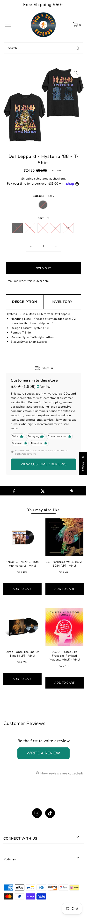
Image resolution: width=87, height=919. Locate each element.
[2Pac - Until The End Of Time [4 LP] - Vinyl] (22, 627)
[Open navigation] (8, 25)
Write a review (43, 753)
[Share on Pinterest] (71, 490)
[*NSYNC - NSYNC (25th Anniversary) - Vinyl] (22, 537)
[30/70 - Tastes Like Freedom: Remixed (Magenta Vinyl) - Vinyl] (64, 627)
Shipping (27, 179)
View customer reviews (43, 464)
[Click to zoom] (75, 72)
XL (55, 228)
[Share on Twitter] (42, 490)
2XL (68, 228)
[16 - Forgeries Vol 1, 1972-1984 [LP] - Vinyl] (64, 537)
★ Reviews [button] (83, 463)
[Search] (77, 48)
